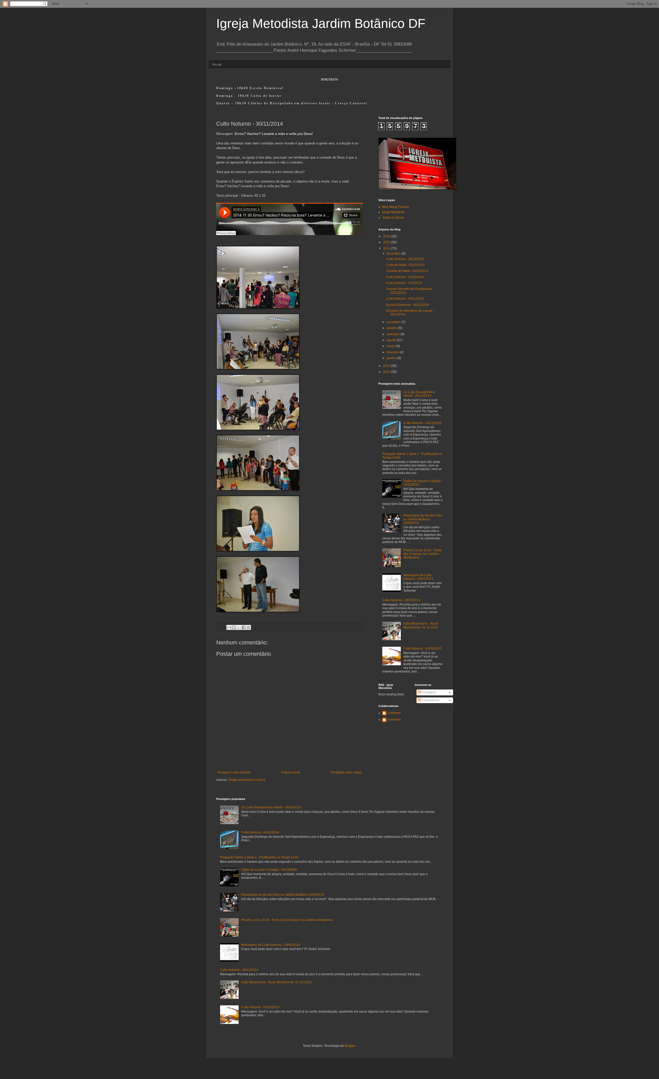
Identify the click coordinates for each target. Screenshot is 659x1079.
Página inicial (290, 772)
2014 (387, 248)
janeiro (392, 358)
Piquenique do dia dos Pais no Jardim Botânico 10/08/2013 (422, 519)
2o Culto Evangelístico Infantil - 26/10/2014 (419, 394)
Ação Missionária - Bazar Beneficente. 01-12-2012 (420, 625)
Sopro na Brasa (393, 217)
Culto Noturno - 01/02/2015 (422, 648)
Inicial (216, 64)
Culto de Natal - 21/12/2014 (405, 265)
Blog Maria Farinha (395, 207)
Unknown (394, 713)
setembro (394, 334)
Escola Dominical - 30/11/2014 (407, 305)
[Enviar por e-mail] (228, 627)
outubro (392, 328)
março (391, 346)
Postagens (428, 692)
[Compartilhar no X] (238, 627)
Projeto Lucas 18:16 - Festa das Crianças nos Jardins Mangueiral (422, 553)
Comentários (430, 700)
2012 (387, 372)
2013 (387, 366)
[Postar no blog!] (233, 627)
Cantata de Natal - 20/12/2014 (407, 271)
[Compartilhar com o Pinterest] (248, 627)
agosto (392, 340)
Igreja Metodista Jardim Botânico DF (321, 23)
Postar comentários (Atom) (246, 780)
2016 (387, 236)
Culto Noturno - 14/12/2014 (405, 277)
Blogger (350, 1046)
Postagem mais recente (234, 772)
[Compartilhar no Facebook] (243, 627)
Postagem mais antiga (346, 772)
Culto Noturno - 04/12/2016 (422, 423)
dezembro (394, 253)
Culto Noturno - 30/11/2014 (405, 298)
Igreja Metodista (393, 212)
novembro (394, 322)
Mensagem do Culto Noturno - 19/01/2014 (418, 577)
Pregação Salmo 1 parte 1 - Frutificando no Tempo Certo (259, 857)
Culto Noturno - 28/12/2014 (405, 259)
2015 (387, 242)
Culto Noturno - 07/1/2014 (404, 283)
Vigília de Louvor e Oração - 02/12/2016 (269, 869)
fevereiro (393, 352)
